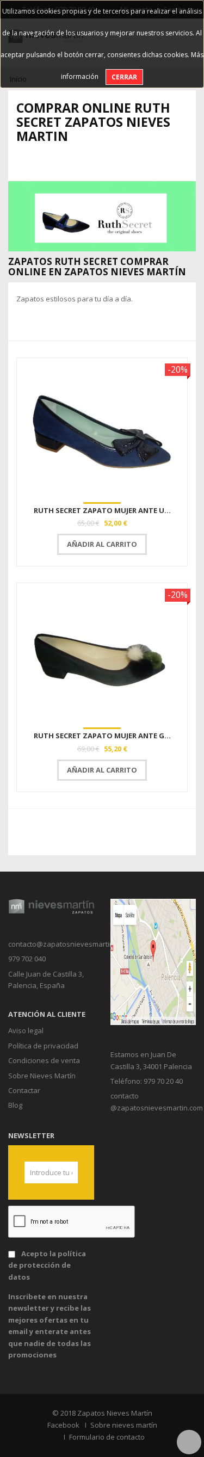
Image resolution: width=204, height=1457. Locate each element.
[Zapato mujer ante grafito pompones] (102, 654)
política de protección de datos (47, 1265)
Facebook (63, 1425)
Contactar (24, 1090)
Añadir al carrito (102, 544)
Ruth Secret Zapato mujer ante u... (102, 510)
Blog (15, 1105)
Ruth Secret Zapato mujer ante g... (102, 735)
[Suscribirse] (65, 1172)
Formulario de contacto (107, 1437)
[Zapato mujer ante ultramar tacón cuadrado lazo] (102, 428)
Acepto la (47, 1265)
